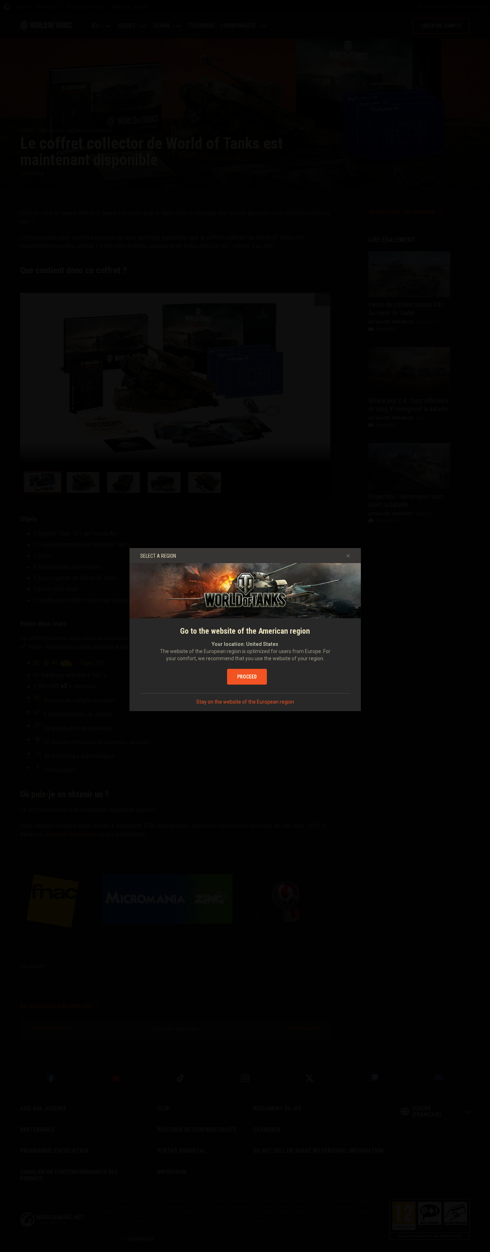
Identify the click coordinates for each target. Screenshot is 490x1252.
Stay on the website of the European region (245, 702)
